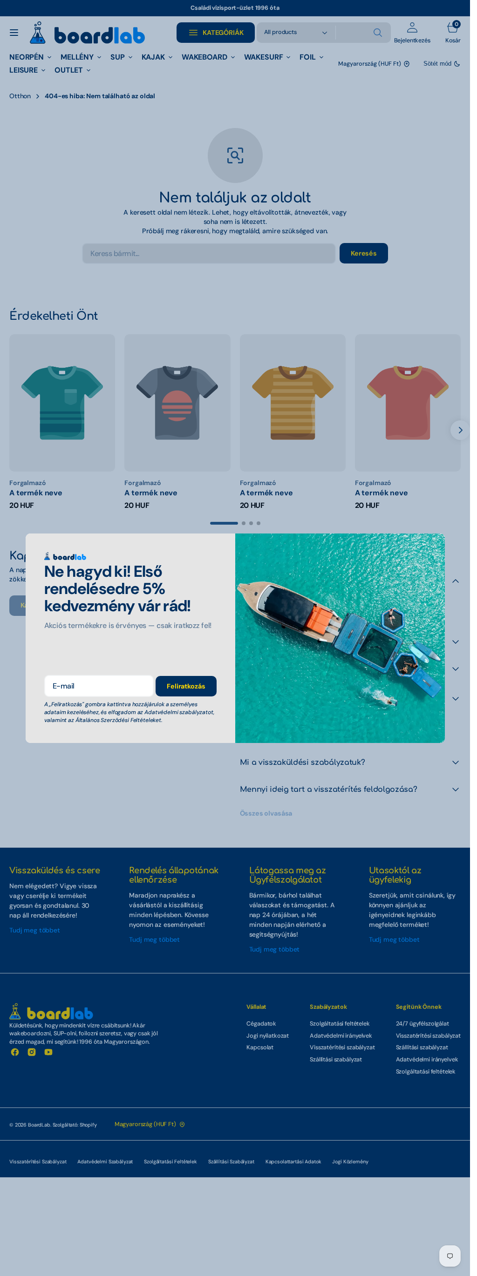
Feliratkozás (186, 686)
